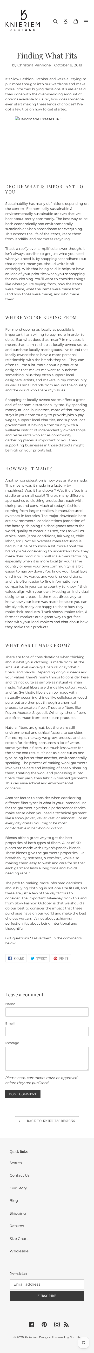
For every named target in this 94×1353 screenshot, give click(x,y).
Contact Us (19, 1175)
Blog (14, 1200)
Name (10, 1004)
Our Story (18, 1188)
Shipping (18, 1213)
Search (16, 1162)
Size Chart (19, 1238)
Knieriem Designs (38, 1337)
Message (12, 1043)
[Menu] (86, 21)
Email (10, 1023)
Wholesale (19, 1251)
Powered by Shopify (66, 1337)
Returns (17, 1226)
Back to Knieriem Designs (50, 1121)
